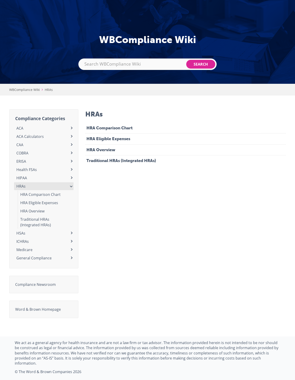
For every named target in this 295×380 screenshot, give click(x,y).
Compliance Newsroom (35, 284)
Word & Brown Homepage (38, 309)
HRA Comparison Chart (109, 128)
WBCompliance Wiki (24, 89)
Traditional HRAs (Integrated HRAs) (121, 160)
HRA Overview (100, 149)
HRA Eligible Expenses (108, 138)
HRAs (49, 89)
